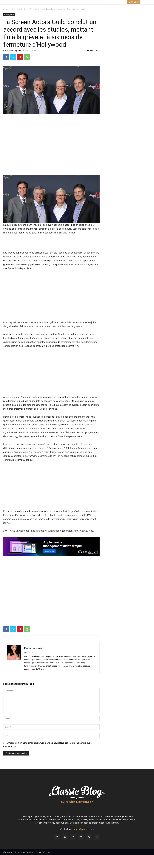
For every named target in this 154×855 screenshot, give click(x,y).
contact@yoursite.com (83, 829)
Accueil (6, 9)
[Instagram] (65, 837)
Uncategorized (18, 9)
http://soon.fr (29, 652)
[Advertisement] (51, 122)
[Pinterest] (20, 57)
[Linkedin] (73, 837)
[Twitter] (13, 57)
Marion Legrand (14, 50)
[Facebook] (6, 57)
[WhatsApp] (27, 57)
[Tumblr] (89, 837)
